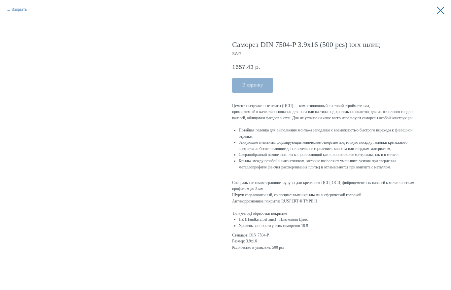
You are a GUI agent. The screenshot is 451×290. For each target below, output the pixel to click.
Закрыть (19, 9)
